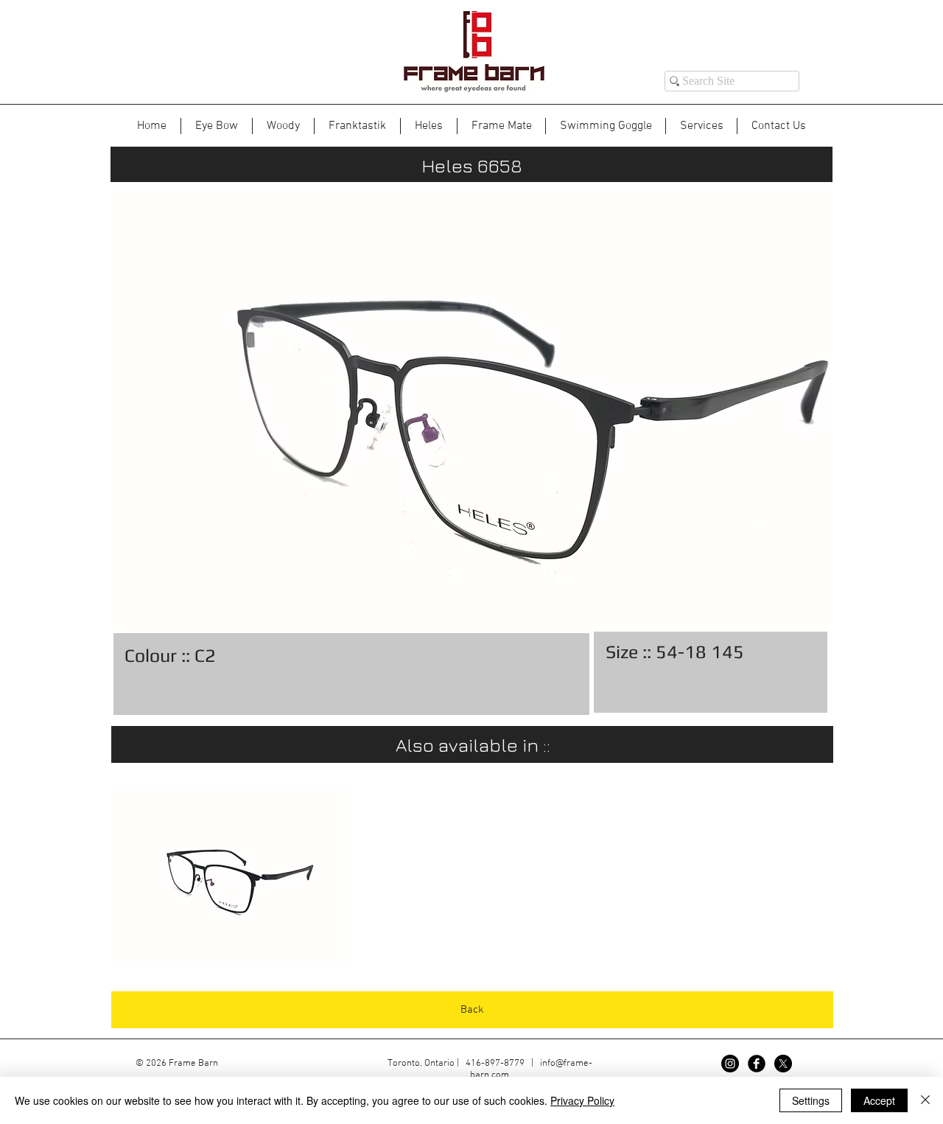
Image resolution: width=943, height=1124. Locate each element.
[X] (783, 1063)
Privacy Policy (582, 1100)
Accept (879, 1100)
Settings (811, 1100)
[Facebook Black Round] (756, 1063)
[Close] (925, 1100)
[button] (231, 877)
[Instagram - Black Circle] (730, 1063)
